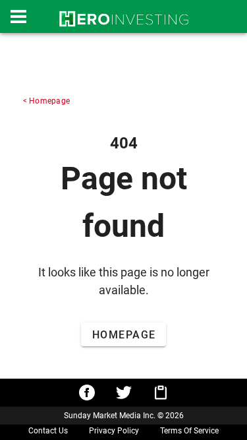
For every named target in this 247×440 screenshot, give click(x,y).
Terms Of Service (189, 430)
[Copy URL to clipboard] (161, 392)
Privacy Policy (114, 430)
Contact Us (48, 430)
